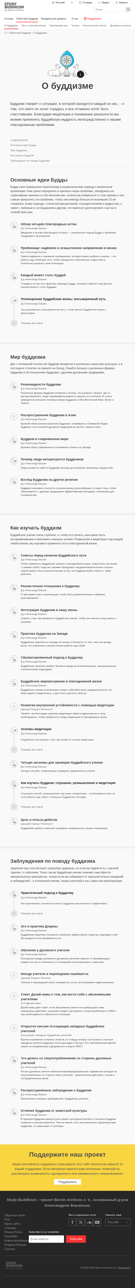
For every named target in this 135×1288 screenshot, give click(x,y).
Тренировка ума (58, 25)
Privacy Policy (13, 1232)
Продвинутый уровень (53, 18)
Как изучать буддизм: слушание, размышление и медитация (68, 783)
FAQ (7, 1219)
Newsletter (11, 1236)
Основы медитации (36, 729)
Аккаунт (123, 2)
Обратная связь (14, 1215)
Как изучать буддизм (22, 155)
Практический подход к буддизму (47, 893)
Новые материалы (16, 1240)
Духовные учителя (120, 25)
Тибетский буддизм (27, 18)
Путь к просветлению (33, 25)
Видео (105, 2)
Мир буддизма (18, 150)
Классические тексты (95, 25)
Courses (9, 1248)
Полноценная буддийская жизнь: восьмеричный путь (63, 299)
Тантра (75, 25)
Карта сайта (12, 1223)
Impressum (124, 1267)
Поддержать (94, 18)
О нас (75, 18)
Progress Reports (15, 1244)
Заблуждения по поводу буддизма (30, 160)
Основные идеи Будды (23, 145)
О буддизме (11, 25)
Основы (8, 18)
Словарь (87, 2)
